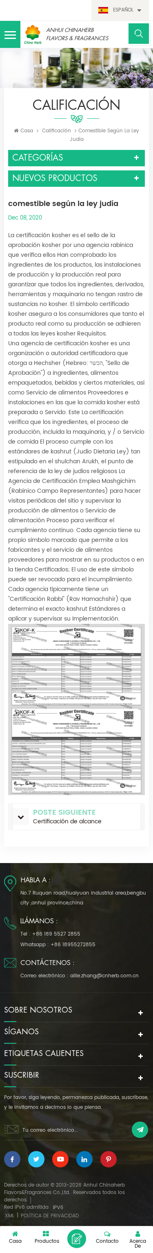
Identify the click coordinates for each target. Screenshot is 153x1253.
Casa (26, 131)
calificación (56, 131)
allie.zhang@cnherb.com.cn (104, 976)
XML (9, 1216)
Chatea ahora (77, 1238)
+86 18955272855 (73, 945)
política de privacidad (50, 1216)
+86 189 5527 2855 (56, 934)
